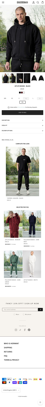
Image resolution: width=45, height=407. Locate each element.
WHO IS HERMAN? (11, 343)
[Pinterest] (29, 330)
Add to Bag (22, 112)
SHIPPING (8, 347)
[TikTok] (20, 330)
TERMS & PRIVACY (11, 360)
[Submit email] (40, 309)
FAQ (5, 356)
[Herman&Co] (22, 2)
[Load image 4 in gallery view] (22, 38)
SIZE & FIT (4, 125)
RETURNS (8, 351)
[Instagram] (16, 330)
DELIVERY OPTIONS (7, 131)
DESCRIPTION (6, 120)
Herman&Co (24, 396)
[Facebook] (24, 330)
